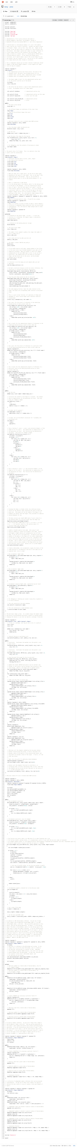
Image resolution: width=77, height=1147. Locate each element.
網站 (74, 1145)
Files (6, 11)
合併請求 (25, 11)
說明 (16, 2)
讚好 (60, 7)
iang (6, 6)
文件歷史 (60, 20)
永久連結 (55, 20)
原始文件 (66, 20)
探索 (11, 2)
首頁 (7, 2)
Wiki (34, 11)
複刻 (70, 7)
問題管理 (15, 11)
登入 (73, 2)
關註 (51, 7)
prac (11, 6)
